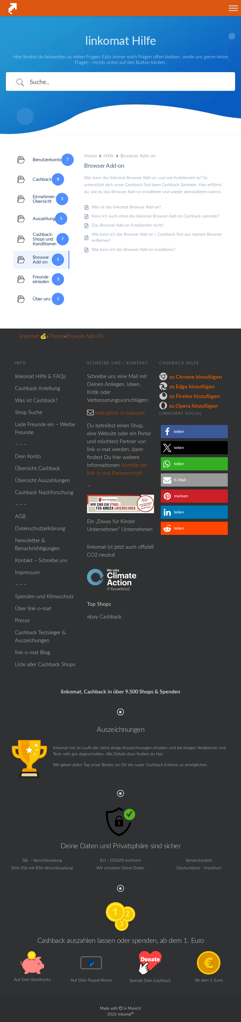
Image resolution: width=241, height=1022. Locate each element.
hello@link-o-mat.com (120, 413)
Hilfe (108, 156)
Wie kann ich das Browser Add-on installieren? (133, 250)
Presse (22, 620)
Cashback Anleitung (37, 388)
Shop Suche (28, 412)
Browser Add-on (138, 156)
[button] (194, 431)
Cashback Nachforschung (44, 492)
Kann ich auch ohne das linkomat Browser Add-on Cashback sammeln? (156, 216)
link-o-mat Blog (32, 652)
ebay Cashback (104, 617)
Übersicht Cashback (37, 468)
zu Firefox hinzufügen (194, 396)
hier (159, 754)
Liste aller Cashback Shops (45, 664)
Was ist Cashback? (36, 400)
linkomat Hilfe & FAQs (40, 376)
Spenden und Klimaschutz (44, 596)
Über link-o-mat (33, 608)
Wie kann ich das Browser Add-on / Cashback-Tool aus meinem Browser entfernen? (157, 237)
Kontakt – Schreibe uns (41, 560)
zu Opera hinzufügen (193, 406)
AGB (20, 516)
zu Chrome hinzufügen (195, 377)
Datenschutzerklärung (40, 528)
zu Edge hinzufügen (192, 387)
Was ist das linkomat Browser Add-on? (126, 207)
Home (90, 156)
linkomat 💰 (32, 336)
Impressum (27, 572)
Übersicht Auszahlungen (42, 480)
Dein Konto (28, 456)
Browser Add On (85, 336)
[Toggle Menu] (233, 8)
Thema (56, 336)
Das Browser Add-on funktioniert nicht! (127, 225)
